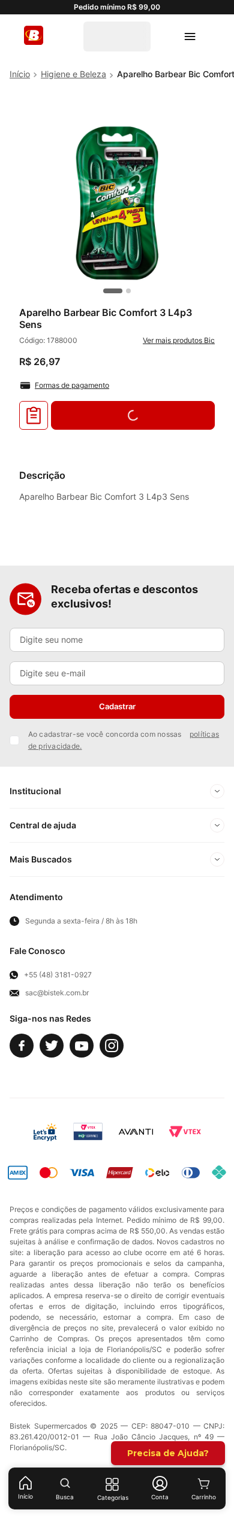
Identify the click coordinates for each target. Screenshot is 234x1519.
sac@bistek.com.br (57, 993)
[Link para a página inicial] (20, 74)
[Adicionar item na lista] (33, 415)
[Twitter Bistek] (52, 1046)
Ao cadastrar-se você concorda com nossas (124, 740)
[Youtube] (82, 1046)
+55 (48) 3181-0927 (58, 975)
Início (25, 1496)
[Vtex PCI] (88, 1131)
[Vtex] (185, 1132)
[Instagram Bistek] (112, 1046)
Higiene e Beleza (73, 74)
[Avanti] (136, 1132)
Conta (160, 1496)
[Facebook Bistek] (22, 1046)
